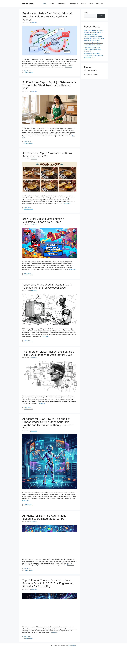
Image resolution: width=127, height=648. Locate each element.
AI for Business (27, 504)
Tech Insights (72, 3)
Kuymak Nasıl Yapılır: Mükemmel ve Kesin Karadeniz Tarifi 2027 (47, 154)
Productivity (61, 3)
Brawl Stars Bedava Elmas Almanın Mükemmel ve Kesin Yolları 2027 (43, 220)
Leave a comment (28, 72)
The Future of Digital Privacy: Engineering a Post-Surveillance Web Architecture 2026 (48, 353)
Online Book (27, 4)
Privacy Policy (99, 3)
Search (86, 12)
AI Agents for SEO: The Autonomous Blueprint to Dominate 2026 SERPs (44, 517)
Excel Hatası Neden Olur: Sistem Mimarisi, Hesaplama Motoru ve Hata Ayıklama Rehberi (47, 16)
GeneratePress (72, 645)
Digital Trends (27, 70)
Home (45, 3)
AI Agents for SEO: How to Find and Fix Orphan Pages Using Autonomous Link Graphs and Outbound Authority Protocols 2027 (47, 423)
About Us (83, 3)
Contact (91, 3)
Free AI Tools (27, 340)
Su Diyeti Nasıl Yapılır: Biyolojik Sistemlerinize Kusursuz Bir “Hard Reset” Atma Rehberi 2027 (49, 85)
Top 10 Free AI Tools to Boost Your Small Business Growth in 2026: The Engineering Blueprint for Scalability (47, 583)
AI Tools (51, 3)
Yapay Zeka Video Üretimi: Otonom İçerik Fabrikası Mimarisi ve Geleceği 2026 (47, 286)
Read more (68, 67)
